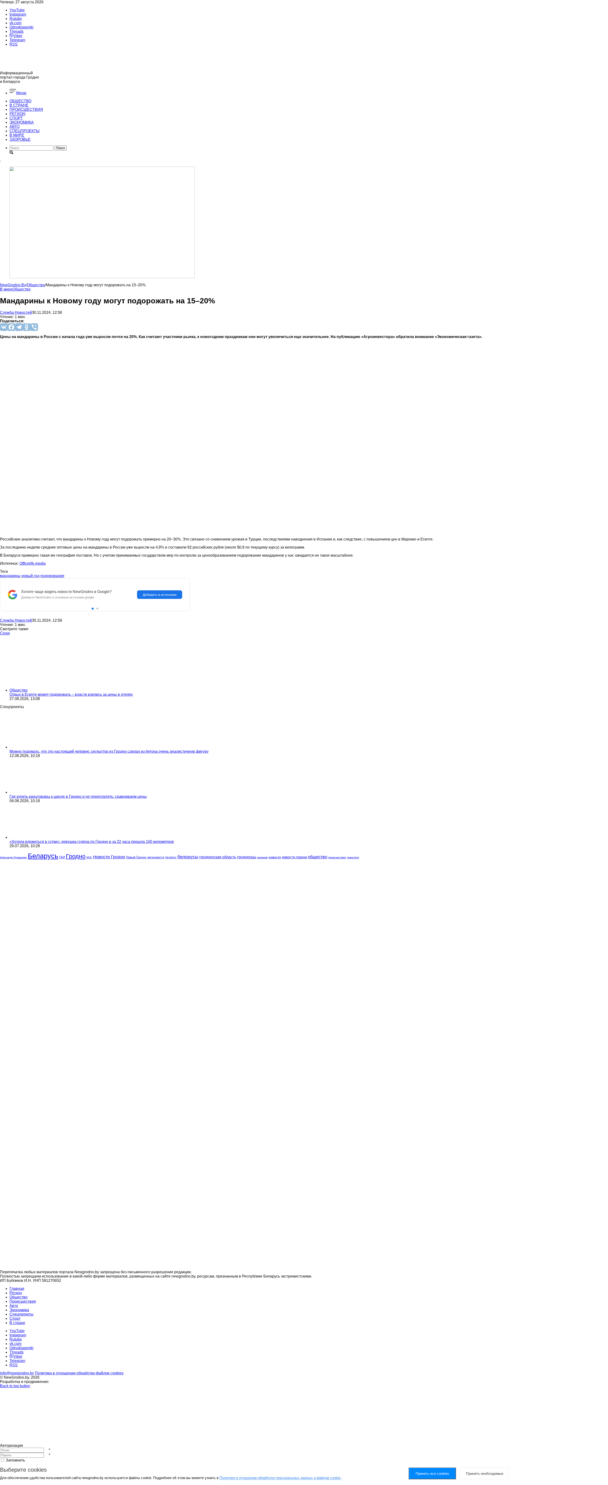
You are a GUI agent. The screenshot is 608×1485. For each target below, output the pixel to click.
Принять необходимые (484, 1473)
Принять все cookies (432, 1473)
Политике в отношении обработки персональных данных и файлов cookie (280, 1478)
